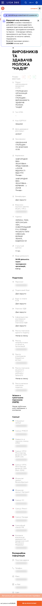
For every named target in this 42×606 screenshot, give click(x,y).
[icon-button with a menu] (39, 8)
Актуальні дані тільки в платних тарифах (21, 596)
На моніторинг (30, 603)
